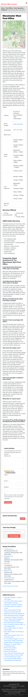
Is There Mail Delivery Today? (12, 657)
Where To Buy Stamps (10, 648)
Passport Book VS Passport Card (13, 642)
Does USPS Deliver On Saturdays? (14, 622)
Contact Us (20, 694)
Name (6, 475)
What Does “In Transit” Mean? (12, 644)
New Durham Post (9, 578)
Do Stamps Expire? (9, 649)
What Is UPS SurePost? (10, 651)
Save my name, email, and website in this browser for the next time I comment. (14, 496)
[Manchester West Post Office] (14, 32)
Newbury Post (8, 570)
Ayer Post (7, 563)
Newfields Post (8, 556)
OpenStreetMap (17, 47)
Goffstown (4, 10)
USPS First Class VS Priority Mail (13, 655)
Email (6, 481)
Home (3, 8)
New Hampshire (19, 8)
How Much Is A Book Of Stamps (13, 604)
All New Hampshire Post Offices (10, 586)
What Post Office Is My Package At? (14, 613)
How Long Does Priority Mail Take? (14, 653)
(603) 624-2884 (17, 124)
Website (6, 487)
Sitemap (15, 694)
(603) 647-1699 (17, 129)
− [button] (4, 26)
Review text (7, 456)
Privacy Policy (8, 694)
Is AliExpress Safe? (9, 646)
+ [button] (4, 24)
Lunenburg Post (8, 549)
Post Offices (9, 8)
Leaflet (8, 47)
